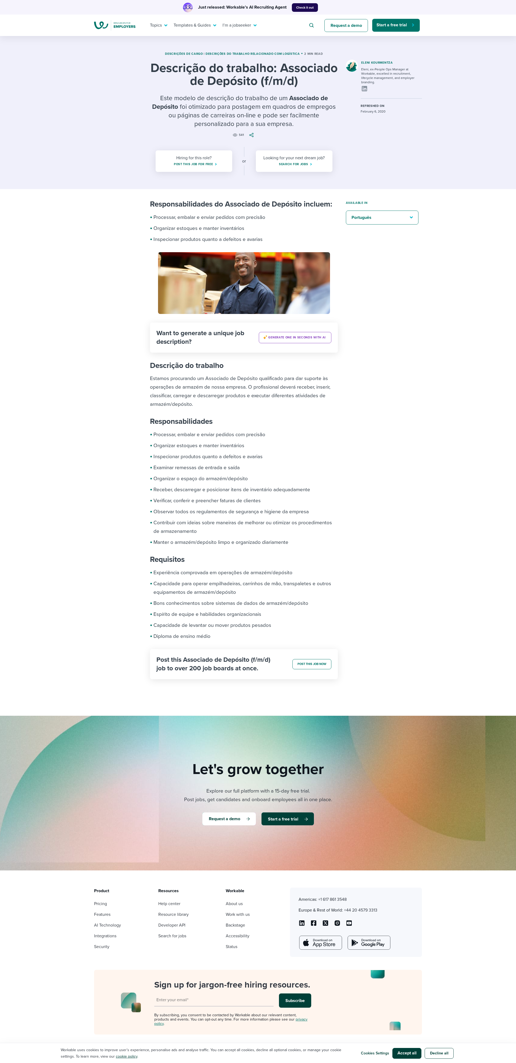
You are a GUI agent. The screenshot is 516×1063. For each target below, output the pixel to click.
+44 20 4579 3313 (360, 910)
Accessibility (237, 936)
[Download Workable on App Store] (320, 943)
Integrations (105, 936)
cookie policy (126, 1056)
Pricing (100, 903)
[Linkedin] (364, 88)
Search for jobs (172, 936)
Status (231, 946)
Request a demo (346, 25)
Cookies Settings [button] (375, 1053)
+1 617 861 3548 (332, 899)
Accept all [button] (407, 1053)
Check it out (305, 7)
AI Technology (107, 925)
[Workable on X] (337, 925)
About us (234, 903)
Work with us (238, 914)
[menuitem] (157, 25)
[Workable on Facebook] (313, 925)
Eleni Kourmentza (377, 62)
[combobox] (312, 25)
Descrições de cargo (184, 54)
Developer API (171, 925)
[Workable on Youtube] (325, 925)
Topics (156, 25)
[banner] (244, 338)
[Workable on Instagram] (349, 925)
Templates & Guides (192, 25)
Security (101, 946)
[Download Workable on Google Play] (368, 943)
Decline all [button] (439, 1053)
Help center (169, 903)
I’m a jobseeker (237, 25)
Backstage (235, 925)
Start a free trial (392, 25)
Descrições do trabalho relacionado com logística (253, 54)
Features (102, 914)
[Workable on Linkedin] (302, 925)
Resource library (173, 914)
